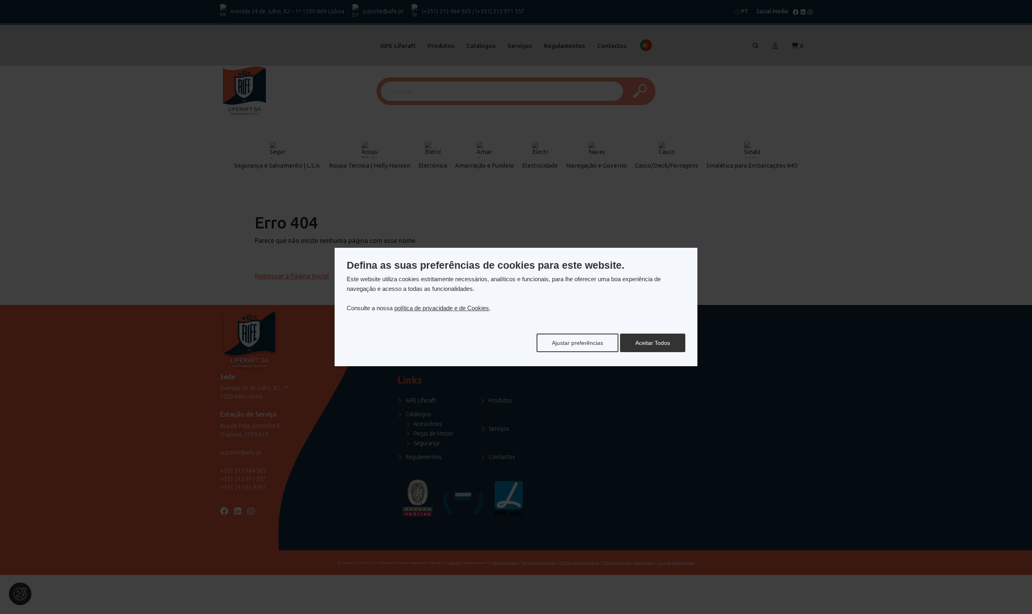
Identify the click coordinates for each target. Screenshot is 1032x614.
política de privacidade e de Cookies (441, 308)
